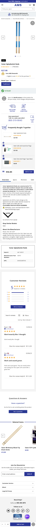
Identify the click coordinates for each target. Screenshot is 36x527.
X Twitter (27, 510)
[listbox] (18, 84)
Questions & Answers (18, 398)
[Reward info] (30, 76)
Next (33, 436)
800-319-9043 (15, 120)
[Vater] (8, 218)
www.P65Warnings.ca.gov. (12, 209)
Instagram (13, 510)
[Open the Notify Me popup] (4, 98)
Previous (3, 436)
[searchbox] (11, 315)
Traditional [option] (6, 84)
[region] (17, 293)
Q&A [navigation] (32, 180)
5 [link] (9, 66)
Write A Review (18, 307)
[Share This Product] (32, 23)
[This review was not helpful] (30, 346)
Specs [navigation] (15, 180)
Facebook (18, 510)
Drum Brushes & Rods (18, 18)
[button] (34, 5)
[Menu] (2, 5)
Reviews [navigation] (24, 180)
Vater (3, 60)
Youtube (8, 510)
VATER (15, 220)
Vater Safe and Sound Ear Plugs (22, 146)
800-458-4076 (21, 503)
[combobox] (18, 9)
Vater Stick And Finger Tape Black (23, 159)
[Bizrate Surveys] (19, 518)
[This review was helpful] (26, 346)
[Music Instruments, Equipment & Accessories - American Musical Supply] (18, 5)
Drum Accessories (5, 18)
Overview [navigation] (5, 180)
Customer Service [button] (7, 483)
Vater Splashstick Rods (20, 133)
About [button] (4, 487)
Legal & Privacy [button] (7, 491)
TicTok (23, 510)
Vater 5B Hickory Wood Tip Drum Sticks (10, 449)
